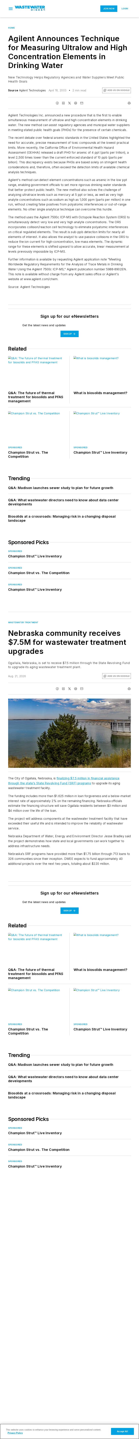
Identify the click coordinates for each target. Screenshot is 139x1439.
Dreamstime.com (117, 702)
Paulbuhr (102, 702)
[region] (69, 1431)
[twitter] (69, 103)
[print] (129, 103)
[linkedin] (63, 103)
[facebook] (57, 103)
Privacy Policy (15, 1433)
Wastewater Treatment (23, 622)
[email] (81, 103)
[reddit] (75, 103)
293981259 (89, 702)
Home (11, 28)
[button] (10, 8)
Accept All (122, 1431)
